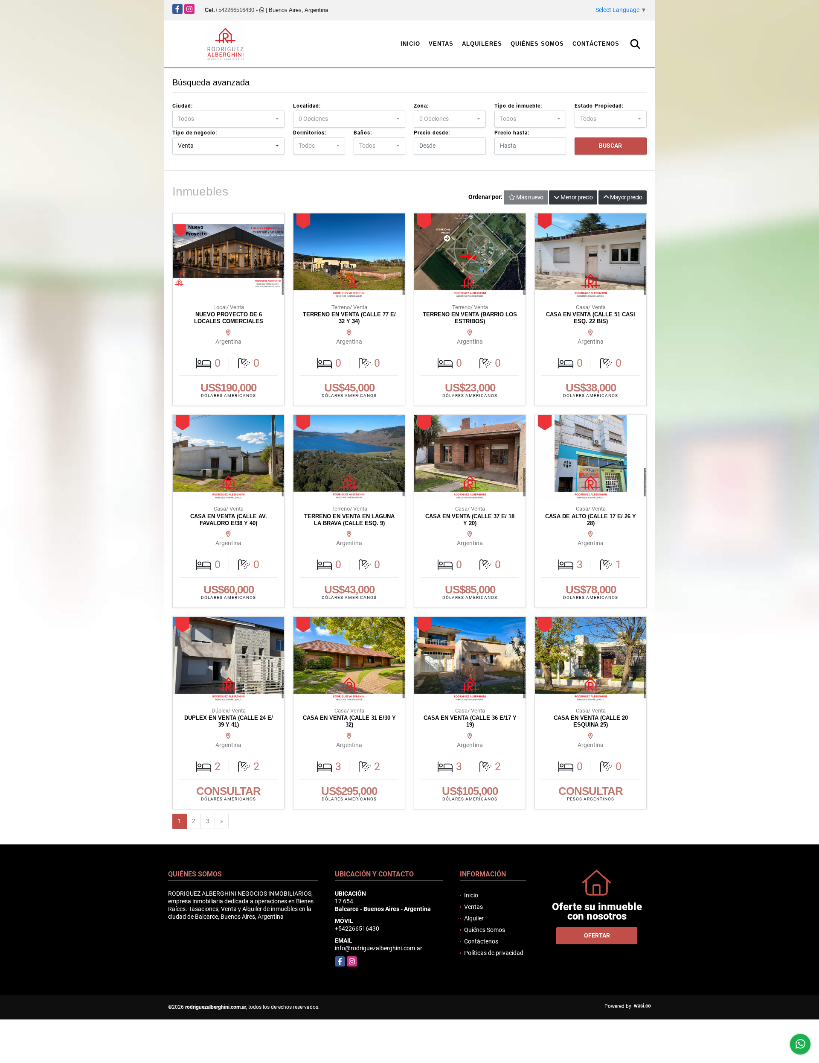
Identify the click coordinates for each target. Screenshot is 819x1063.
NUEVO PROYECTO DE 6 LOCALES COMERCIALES (228, 317)
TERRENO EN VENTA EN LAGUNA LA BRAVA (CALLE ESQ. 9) (349, 519)
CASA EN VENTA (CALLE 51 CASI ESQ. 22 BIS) (590, 317)
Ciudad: (182, 106)
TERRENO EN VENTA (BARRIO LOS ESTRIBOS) (470, 317)
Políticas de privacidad (493, 952)
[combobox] (228, 119)
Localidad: (307, 106)
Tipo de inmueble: (518, 106)
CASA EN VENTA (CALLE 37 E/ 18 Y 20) (469, 519)
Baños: (363, 133)
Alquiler (474, 918)
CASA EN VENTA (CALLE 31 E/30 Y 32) (349, 721)
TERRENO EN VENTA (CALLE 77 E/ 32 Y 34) (349, 317)
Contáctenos (595, 44)
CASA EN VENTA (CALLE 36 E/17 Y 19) (470, 721)
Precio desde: (432, 133)
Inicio (410, 44)
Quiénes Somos (537, 44)
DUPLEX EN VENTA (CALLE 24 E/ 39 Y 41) (228, 721)
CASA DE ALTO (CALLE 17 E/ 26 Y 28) (590, 519)
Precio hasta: (511, 133)
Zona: (421, 106)
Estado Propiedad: (599, 106)
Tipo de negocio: (194, 133)
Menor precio (576, 197)
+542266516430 (234, 10)
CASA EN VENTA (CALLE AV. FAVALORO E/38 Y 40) (228, 519)
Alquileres (482, 44)
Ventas (441, 44)
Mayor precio (625, 197)
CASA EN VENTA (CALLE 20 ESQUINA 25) (591, 721)
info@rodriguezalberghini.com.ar (378, 948)
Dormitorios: (309, 133)
